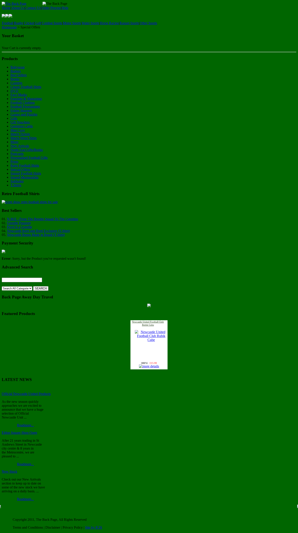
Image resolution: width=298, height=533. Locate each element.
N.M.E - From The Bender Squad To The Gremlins (42, 219)
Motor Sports (72, 23)
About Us (18, 8)
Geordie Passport (19, 223)
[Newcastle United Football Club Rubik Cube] (151, 340)
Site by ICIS (93, 527)
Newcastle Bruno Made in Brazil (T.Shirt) (36, 235)
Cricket (29, 23)
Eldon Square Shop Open (19, 432)
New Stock (9, 471)
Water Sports (90, 23)
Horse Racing (109, 23)
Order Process (51, 8)
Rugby (18, 23)
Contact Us (33, 8)
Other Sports (148, 23)
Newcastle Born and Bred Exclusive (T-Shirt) (38, 231)
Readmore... (25, 425)
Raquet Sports (129, 23)
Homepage (9, 27)
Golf (38, 23)
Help (65, 8)
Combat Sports (52, 23)
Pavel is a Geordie (19, 227)
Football (7, 23)
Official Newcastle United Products (26, 394)
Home (6, 8)
